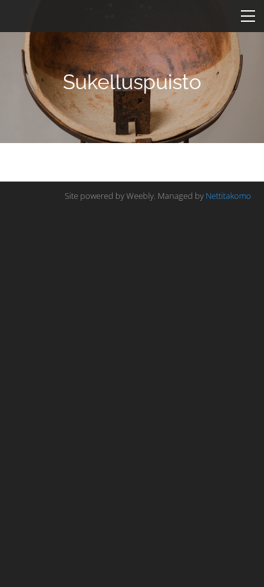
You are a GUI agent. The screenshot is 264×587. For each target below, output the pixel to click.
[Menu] (248, 16)
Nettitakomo (228, 195)
